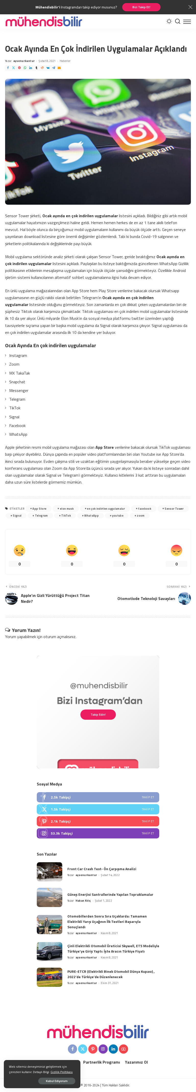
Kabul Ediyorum (57, 1080)
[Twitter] (13, 68)
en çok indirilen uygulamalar (106, 509)
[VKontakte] (48, 68)
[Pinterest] (19, 68)
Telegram (41, 516)
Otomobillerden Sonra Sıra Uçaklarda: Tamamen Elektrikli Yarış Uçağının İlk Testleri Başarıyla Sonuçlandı (107, 921)
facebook (144, 509)
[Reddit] (42, 68)
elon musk (67, 509)
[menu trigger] (187, 21)
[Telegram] (53, 68)
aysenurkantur (24, 61)
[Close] (190, 7)
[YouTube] (123, 1049)
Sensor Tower (174, 509)
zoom (140, 516)
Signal (17, 516)
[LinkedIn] (30, 68)
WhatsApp (91, 516)
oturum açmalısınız (59, 637)
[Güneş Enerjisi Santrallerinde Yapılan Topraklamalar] (49, 897)
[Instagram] (98, 833)
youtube (117, 516)
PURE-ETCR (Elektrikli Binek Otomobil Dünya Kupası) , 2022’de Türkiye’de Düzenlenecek (111, 974)
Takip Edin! (98, 714)
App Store (39, 509)
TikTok (66, 516)
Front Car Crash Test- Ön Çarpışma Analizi (101, 868)
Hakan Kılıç (83, 901)
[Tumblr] (36, 68)
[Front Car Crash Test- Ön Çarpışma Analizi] (49, 871)
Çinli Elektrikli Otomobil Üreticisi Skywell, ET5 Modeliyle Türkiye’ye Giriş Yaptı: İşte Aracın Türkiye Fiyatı (113, 948)
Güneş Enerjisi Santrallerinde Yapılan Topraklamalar (110, 894)
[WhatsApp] (25, 68)
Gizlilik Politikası (62, 1071)
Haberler (65, 61)
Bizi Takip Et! (141, 7)
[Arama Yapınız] (178, 21)
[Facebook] (8, 68)
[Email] (59, 68)
